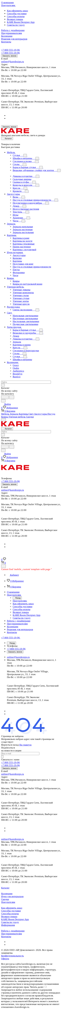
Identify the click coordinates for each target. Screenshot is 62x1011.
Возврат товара (15, 19)
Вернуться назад (10, 744)
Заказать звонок (9, 56)
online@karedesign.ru (12, 61)
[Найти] (11, 397)
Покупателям (8, 902)
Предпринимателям (11, 933)
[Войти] (2, 556)
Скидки (5, 899)
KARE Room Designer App (21, 22)
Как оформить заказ (17, 10)
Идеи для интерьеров (12, 896)
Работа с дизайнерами (13, 930)
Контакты (6, 936)
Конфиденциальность (12, 955)
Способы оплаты (16, 16)
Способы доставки (17, 13)
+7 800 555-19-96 (10, 50)
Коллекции (6, 893)
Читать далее (37, 987)
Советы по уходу (16, 25)
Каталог (5, 887)
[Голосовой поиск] (5, 397)
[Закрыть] (3, 566)
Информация (8, 925)
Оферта (5, 958)
